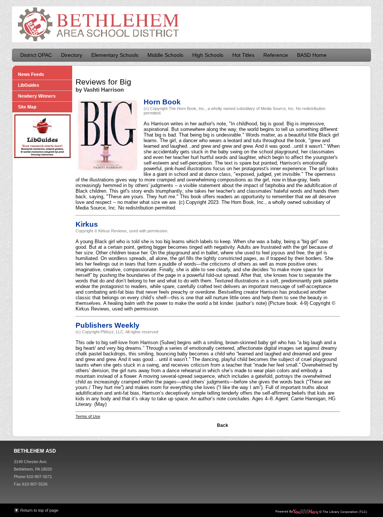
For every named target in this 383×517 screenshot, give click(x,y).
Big (125, 81)
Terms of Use (88, 416)
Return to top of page (39, 510)
